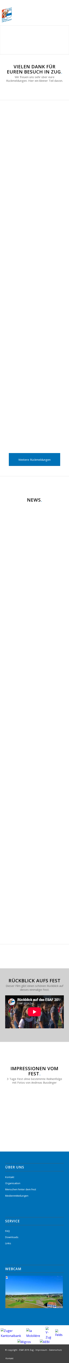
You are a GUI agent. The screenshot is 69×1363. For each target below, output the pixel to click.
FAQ (7, 1231)
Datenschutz (55, 1349)
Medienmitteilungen (16, 1195)
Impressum (41, 1349)
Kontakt (9, 1177)
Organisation (12, 1183)
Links (8, 1243)
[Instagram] (61, 1354)
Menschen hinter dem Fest (20, 1189)
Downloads (11, 1237)
